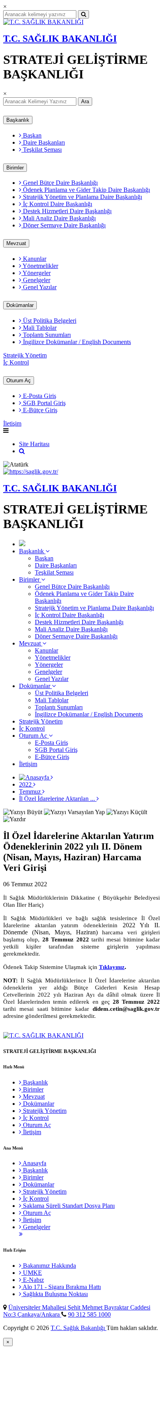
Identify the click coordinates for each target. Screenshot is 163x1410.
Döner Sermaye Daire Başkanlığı (63, 225)
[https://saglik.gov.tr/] (30, 471)
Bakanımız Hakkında (48, 1265)
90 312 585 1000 (89, 1314)
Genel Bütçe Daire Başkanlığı (59, 182)
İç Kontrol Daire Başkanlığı (56, 204)
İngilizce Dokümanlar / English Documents (76, 342)
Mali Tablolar (39, 327)
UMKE (31, 1272)
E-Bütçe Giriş (39, 410)
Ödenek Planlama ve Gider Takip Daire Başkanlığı (85, 189)
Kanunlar (33, 258)
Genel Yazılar (39, 287)
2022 (26, 784)
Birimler (15, 168)
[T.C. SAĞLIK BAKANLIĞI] (43, 22)
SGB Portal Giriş (43, 403)
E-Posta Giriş (38, 395)
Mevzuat (16, 243)
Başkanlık (17, 120)
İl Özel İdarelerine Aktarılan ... (58, 798)
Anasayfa (33, 1163)
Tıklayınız (112, 967)
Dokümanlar (20, 305)
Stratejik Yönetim (25, 355)
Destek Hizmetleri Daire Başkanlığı (66, 211)
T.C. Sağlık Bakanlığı (78, 1327)
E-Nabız (32, 1279)
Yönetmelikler (39, 265)
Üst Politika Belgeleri (48, 320)
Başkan (31, 135)
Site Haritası (34, 444)
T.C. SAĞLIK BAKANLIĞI (60, 38)
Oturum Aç (18, 380)
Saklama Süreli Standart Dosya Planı (68, 1205)
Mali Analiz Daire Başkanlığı (58, 218)
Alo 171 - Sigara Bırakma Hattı (61, 1287)
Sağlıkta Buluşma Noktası (54, 1294)
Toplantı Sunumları (46, 334)
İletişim (12, 423)
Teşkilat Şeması (41, 149)
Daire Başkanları (43, 142)
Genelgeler (35, 280)
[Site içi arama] (22, 451)
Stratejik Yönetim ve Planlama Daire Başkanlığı (81, 196)
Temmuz (30, 791)
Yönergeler (36, 273)
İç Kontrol (16, 362)
